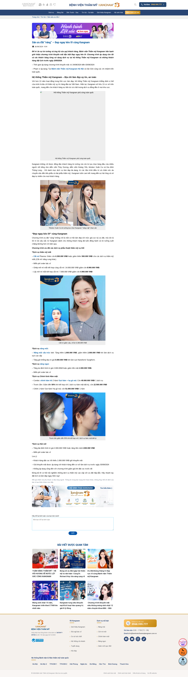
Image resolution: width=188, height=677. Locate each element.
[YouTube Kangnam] (132, 639)
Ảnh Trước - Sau (72, 12)
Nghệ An (83, 664)
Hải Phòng (74, 664)
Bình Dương (112, 664)
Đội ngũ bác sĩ (76, 632)
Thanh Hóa (124, 664)
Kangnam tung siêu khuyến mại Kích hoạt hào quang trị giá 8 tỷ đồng (71, 605)
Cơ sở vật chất (76, 636)
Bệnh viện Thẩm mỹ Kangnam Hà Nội (67, 69)
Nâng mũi (101, 627)
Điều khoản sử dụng (139, 673)
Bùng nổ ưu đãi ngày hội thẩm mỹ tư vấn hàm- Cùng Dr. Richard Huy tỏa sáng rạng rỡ (72, 573)
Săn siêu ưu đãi (53, 17)
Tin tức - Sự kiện (88, 12)
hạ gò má (72, 380)
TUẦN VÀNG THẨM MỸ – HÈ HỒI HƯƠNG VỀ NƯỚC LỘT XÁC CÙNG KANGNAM (44, 573)
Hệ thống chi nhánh (78, 641)
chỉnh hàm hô (46, 380)
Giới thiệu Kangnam (104, 12)
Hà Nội (35, 664)
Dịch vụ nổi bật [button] (103, 621)
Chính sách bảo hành (124, 673)
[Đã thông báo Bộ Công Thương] (37, 642)
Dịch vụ (51, 12)
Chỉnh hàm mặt (103, 636)
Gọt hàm (62, 380)
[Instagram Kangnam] (138, 639)
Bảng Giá (60, 12)
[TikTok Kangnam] (144, 639)
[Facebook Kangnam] (126, 639)
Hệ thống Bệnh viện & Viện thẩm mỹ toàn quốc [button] (50, 658)
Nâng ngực (102, 641)
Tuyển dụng (75, 646)
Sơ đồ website (152, 673)
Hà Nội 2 (43, 664)
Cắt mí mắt (102, 632)
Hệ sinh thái (118, 12)
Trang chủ (35, 17)
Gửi (72, 533)
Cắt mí (36, 256)
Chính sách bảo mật (109, 673)
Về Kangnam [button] (75, 621)
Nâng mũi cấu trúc (42, 353)
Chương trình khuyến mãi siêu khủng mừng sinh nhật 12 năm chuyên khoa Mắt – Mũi (100, 605)
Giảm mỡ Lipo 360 (104, 646)
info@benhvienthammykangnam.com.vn (142, 633)
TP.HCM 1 (53, 664)
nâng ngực (44, 364)
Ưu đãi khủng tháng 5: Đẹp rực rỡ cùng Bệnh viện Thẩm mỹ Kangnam (99, 573)
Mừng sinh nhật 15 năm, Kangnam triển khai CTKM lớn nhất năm (45, 605)
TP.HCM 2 (63, 664)
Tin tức (43, 17)
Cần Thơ (102, 664)
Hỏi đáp (74, 651)
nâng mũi (44, 349)
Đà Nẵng (93, 664)
